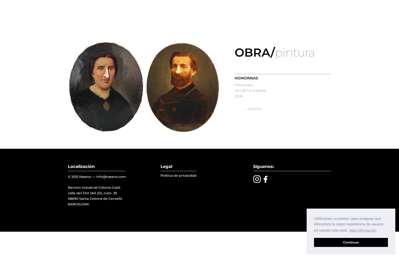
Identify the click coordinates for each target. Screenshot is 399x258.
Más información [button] (362, 230)
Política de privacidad (178, 175)
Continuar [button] (351, 242)
